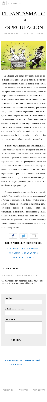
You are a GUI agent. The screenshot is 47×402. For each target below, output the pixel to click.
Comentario (10, 319)
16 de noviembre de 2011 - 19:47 (18, 33)
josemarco (14, 3)
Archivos (23, 390)
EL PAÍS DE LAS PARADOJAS (23, 253)
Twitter (23, 236)
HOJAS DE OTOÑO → (34, 361)
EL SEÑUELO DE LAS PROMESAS (23, 249)
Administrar (39, 390)
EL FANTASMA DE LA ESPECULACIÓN (23, 20)
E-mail (14, 309)
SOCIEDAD (39, 33)
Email (34, 236)
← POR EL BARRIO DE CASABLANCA (12, 362)
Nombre (8, 298)
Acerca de (8, 390)
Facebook (13, 236)
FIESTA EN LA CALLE (23, 258)
